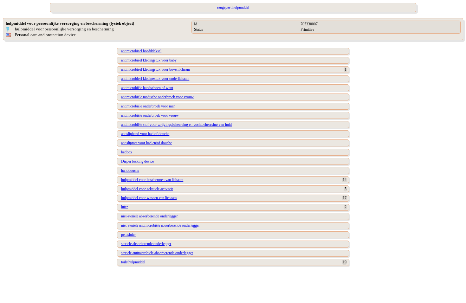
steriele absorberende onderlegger (146, 244)
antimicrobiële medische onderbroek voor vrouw (157, 97)
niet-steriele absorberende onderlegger (149, 216)
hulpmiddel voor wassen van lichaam (149, 198)
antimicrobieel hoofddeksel (141, 51)
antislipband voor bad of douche (145, 134)
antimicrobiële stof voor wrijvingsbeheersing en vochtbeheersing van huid (176, 124)
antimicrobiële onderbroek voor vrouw (150, 115)
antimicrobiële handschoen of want (147, 88)
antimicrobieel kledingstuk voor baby (149, 60)
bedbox (126, 152)
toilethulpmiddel (133, 262)
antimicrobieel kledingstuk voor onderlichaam (155, 78)
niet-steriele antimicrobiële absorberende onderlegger (160, 225)
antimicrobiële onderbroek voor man (148, 106)
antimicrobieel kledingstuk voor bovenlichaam (155, 69)
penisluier (128, 234)
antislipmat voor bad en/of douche (146, 143)
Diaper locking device (137, 161)
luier (124, 207)
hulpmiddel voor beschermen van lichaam (152, 179)
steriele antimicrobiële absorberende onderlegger (157, 253)
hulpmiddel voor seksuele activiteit (147, 189)
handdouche (130, 170)
